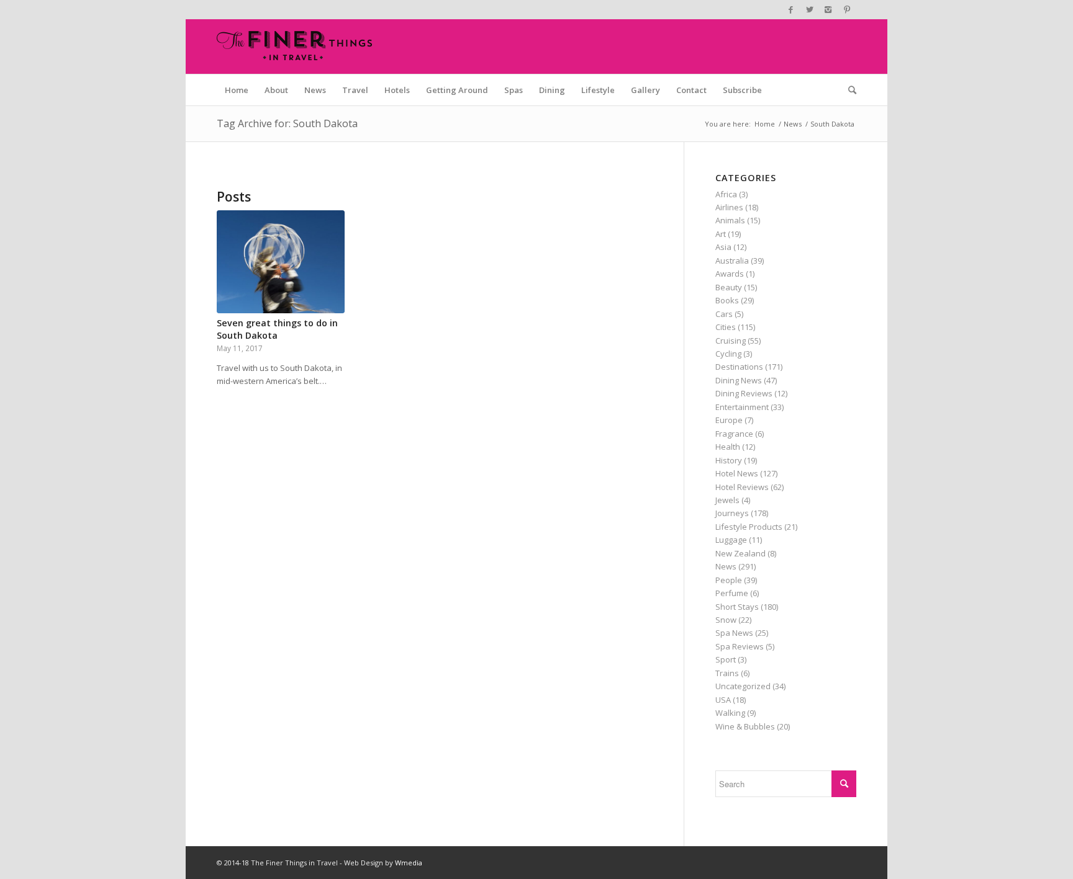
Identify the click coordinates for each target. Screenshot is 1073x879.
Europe (729, 420)
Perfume (731, 593)
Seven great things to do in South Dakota (277, 329)
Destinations (739, 366)
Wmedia (408, 862)
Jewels (727, 500)
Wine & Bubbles (745, 726)
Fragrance (734, 433)
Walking (730, 712)
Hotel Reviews (742, 487)
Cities (725, 326)
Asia (723, 246)
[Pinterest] (847, 9)
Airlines (729, 207)
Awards (729, 273)
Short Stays (737, 606)
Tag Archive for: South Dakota (287, 123)
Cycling (728, 353)
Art (720, 233)
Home (764, 123)
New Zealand (740, 553)
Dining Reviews (743, 393)
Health (727, 446)
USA (723, 699)
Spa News (734, 632)
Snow (725, 619)
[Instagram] (828, 9)
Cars (724, 313)
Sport (725, 659)
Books (727, 300)
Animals (730, 220)
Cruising (730, 340)
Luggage (731, 539)
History (728, 460)
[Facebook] (791, 9)
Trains (727, 673)
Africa (726, 194)
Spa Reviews (739, 646)
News (793, 123)
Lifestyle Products (748, 526)
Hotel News (736, 473)
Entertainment (742, 407)
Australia (732, 260)
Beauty (728, 287)
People (728, 580)
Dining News (738, 380)
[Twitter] (809, 9)
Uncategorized (743, 686)
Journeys (732, 513)
